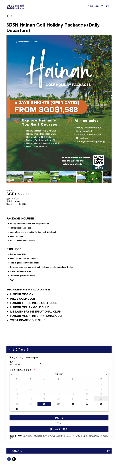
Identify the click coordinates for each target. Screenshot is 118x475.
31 (17, 408)
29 (87, 403)
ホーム (9, 15)
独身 (15, 362)
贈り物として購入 (59, 429)
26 (44, 403)
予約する (59, 417)
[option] (19, 177)
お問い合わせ (18, 450)
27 (58, 403)
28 (73, 403)
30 (101, 403)
